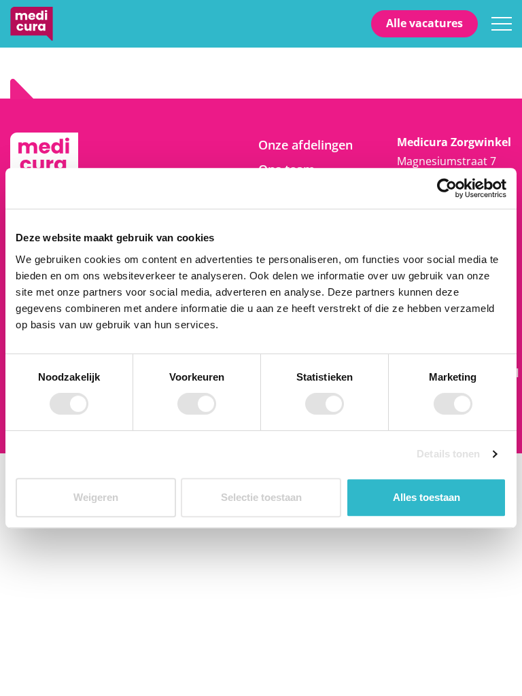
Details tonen (448, 453)
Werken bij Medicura (31, 24)
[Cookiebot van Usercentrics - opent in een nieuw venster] (446, 188)
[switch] (196, 404)
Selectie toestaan (261, 497)
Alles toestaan (426, 497)
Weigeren (95, 497)
